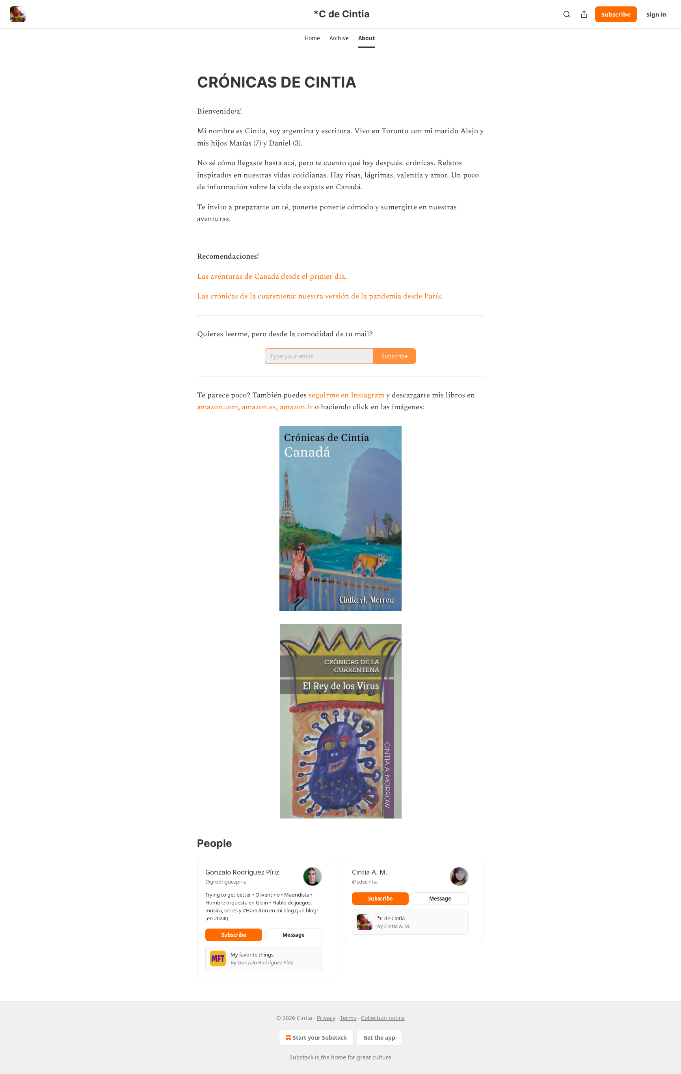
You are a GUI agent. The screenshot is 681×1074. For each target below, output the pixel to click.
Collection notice (383, 1018)
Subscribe (616, 14)
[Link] (186, 82)
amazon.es (259, 407)
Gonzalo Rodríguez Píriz (242, 871)
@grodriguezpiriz (225, 881)
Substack (301, 1057)
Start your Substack (320, 1037)
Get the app (379, 1037)
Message (294, 934)
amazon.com (217, 407)
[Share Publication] (584, 14)
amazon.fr (296, 407)
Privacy (326, 1018)
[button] (312, 38)
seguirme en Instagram (346, 395)
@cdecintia (365, 881)
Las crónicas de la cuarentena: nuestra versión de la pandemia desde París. (320, 296)
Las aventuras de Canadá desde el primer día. (272, 276)
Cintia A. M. (369, 871)
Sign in (656, 14)
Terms (348, 1018)
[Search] (567, 14)
